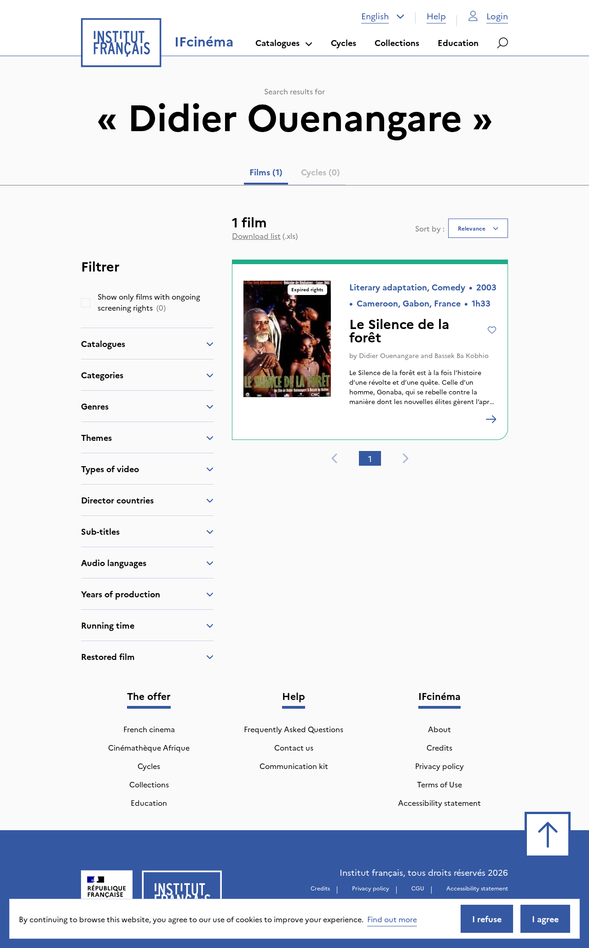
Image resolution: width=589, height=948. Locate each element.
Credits (439, 747)
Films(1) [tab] (266, 172)
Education (458, 42)
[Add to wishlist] (492, 330)
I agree (545, 919)
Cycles (343, 42)
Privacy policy (439, 766)
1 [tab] (370, 458)
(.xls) (265, 236)
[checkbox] (85, 302)
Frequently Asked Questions (293, 729)
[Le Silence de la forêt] (491, 419)
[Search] (502, 42)
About (439, 729)
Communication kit (294, 766)
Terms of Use (439, 784)
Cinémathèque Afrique (149, 747)
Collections (397, 42)
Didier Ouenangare (389, 355)
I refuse (487, 919)
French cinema (149, 729)
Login (497, 16)
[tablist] (295, 174)
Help (436, 16)
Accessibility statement (439, 803)
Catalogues (277, 42)
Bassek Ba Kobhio (461, 355)
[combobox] (382, 16)
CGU (417, 888)
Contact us (293, 747)
